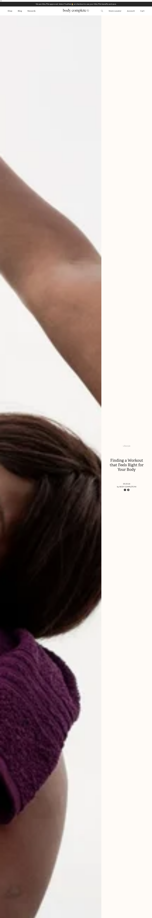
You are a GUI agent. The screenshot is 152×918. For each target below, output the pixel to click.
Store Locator (115, 11)
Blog (20, 11)
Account (131, 11)
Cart (142, 11)
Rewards (31, 11)
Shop (10, 11)
